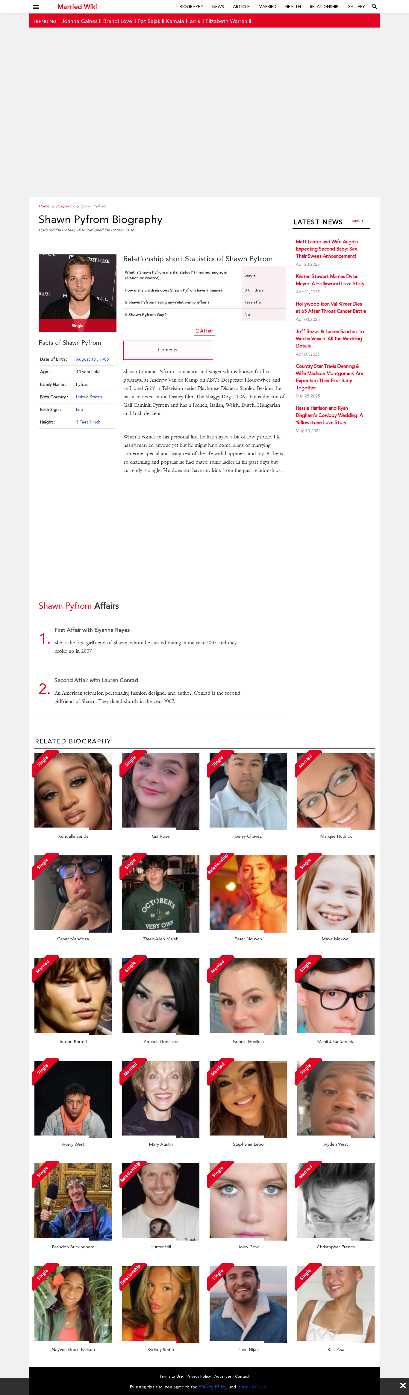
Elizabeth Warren (226, 21)
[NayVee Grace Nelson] (73, 1341)
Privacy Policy (213, 1387)
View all (359, 221)
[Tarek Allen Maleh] (160, 931)
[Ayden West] (336, 1136)
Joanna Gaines (79, 21)
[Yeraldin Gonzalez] (160, 1033)
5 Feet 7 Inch (88, 422)
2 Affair (204, 331)
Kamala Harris (183, 21)
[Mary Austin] (160, 1136)
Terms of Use (252, 1387)
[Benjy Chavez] (248, 828)
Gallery (356, 6)
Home (44, 206)
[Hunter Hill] (160, 1239)
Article (241, 6)
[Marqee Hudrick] (336, 828)
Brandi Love (117, 21)
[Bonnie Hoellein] (248, 1033)
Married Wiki (77, 6)
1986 (104, 359)
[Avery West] (73, 1136)
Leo (79, 409)
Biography (191, 6)
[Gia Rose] (160, 828)
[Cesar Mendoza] (73, 931)
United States (89, 396)
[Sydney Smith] (160, 1341)
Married (267, 6)
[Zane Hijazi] (248, 1341)
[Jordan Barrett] (73, 1033)
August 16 (86, 359)
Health (293, 6)
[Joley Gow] (248, 1239)
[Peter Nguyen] (248, 931)
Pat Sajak (148, 21)
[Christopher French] (336, 1239)
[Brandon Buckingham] (73, 1239)
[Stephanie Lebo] (248, 1136)
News (218, 6)
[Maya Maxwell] (336, 931)
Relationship (324, 6)
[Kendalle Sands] (73, 828)
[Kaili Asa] (336, 1341)
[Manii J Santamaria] (336, 1033)
